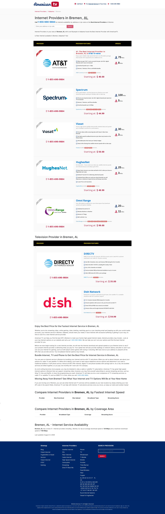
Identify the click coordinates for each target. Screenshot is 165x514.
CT (92, 478)
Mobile (82, 460)
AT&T (42, 462)
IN (86, 482)
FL (95, 478)
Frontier (82, 462)
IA (80, 482)
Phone (82, 449)
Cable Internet (67, 457)
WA (88, 490)
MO (89, 484)
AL (81, 478)
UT (82, 490)
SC (90, 488)
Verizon (43, 457)
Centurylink (66, 462)
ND (84, 486)
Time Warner (84, 465)
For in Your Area (96, 4)
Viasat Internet (45, 452)
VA (84, 490)
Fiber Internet (66, 455)
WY (96, 490)
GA (81, 480)
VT (86, 490)
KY (90, 482)
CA (87, 478)
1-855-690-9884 (115, 4)
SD (92, 488)
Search (70, 26)
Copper (82, 475)
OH (82, 488)
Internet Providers (40, 11)
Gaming (43, 465)
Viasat (79, 123)
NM (93, 486)
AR (83, 478)
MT (94, 484)
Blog (42, 449)
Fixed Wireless (84, 470)
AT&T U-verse (95, 53)
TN (95, 488)
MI (83, 484)
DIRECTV (89, 253)
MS (91, 484)
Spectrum (82, 89)
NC (81, 486)
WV (94, 490)
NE (86, 486)
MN (86, 484)
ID (82, 482)
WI (91, 490)
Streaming (65, 465)
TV (81, 452)
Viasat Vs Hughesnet (87, 495)
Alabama (51, 11)
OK (84, 488)
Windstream (84, 455)
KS (88, 482)
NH (88, 486)
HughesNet (83, 162)
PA (88, 488)
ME (81, 484)
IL (84, 482)
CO (90, 478)
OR (86, 488)
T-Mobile (83, 457)
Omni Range (83, 200)
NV (95, 486)
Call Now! (80, 4)
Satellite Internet (67, 449)
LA (91, 482)
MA (94, 482)
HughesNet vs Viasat (47, 455)
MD (96, 482)
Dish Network (92, 291)
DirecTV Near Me (67, 468)
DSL (63, 452)
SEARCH (102, 456)
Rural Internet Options (87, 493)
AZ (85, 478)
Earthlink (83, 468)
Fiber (81, 473)
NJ (91, 486)
